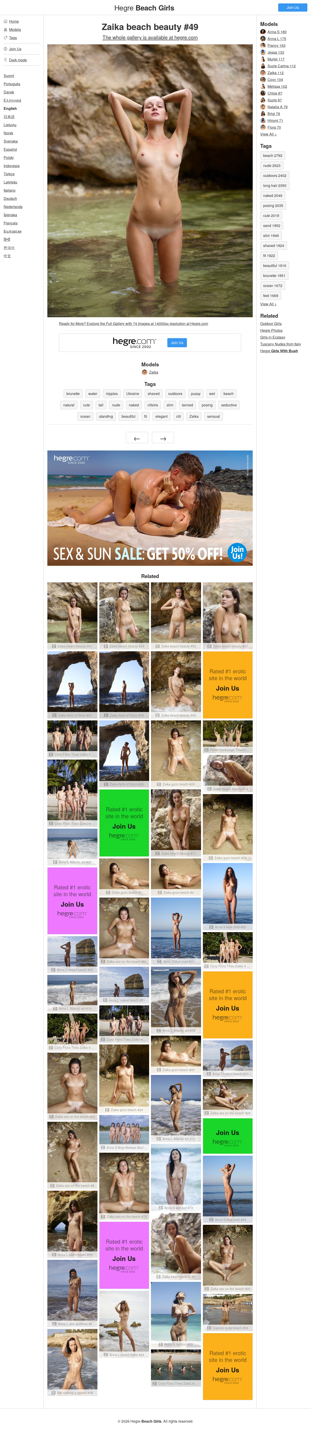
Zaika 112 (276, 72)
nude (116, 405)
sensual (213, 416)
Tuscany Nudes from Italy (280, 344)
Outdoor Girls (271, 323)
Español (10, 149)
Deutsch (10, 198)
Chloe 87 (275, 93)
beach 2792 (272, 155)
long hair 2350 (274, 185)
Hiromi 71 (275, 120)
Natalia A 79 (278, 106)
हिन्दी (7, 239)
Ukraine (132, 393)
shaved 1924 (273, 245)
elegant (162, 416)
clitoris (153, 405)
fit (145, 416)
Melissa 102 (277, 86)
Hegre (144, 7)
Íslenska (10, 214)
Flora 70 (274, 127)
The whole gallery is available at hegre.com (150, 37)
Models (15, 29)
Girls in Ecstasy (272, 337)
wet (212, 393)
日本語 (9, 116)
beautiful (128, 416)
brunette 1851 (274, 275)
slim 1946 (271, 235)
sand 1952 (271, 225)
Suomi (9, 75)
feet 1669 (270, 295)
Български (12, 231)
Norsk (8, 133)
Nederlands (13, 206)
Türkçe (9, 173)
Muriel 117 (276, 59)
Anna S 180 (277, 31)
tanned (187, 405)
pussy (196, 393)
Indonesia (12, 165)
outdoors (175, 393)
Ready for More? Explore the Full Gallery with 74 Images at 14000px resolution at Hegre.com (133, 323)
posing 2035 (273, 205)
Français (11, 223)
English (10, 108)
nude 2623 (271, 165)
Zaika (153, 372)
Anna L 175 (277, 38)
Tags (13, 37)
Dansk (9, 92)
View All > (268, 134)
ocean (85, 416)
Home (14, 21)
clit (178, 416)
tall (101, 405)
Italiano (9, 190)
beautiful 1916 (274, 265)
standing (106, 416)
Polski (9, 157)
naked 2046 (272, 195)
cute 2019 (271, 215)
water (92, 393)
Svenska (11, 141)
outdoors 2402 (274, 175)
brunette (73, 393)
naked (134, 405)
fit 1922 (269, 255)
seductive (229, 405)
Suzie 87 (275, 100)
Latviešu (10, 182)
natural (68, 405)
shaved (154, 393)
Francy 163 (277, 45)
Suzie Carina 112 (282, 65)
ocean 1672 (272, 285)
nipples (112, 393)
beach (229, 393)
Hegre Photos (271, 330)
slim (170, 405)
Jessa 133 (276, 52)
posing (207, 405)
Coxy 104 (275, 79)
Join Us (293, 7)
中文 (7, 255)
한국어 (9, 247)
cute (86, 405)
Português (12, 83)
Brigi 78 (274, 113)
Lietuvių (10, 124)
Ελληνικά (12, 100)
